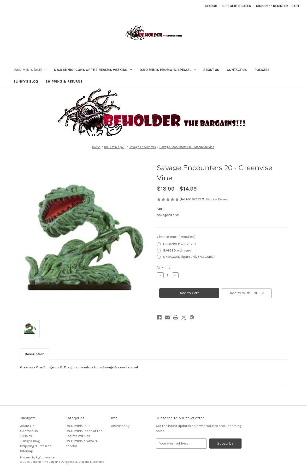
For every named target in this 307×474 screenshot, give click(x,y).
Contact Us (237, 69)
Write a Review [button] (217, 199)
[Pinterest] (191, 317)
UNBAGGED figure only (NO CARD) (189, 257)
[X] (183, 317)
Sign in (262, 6)
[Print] (175, 317)
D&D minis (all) (27, 69)
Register (280, 6)
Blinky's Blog (25, 81)
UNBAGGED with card (179, 244)
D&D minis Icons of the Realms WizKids (90, 69)
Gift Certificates (236, 6)
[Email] (167, 317)
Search (211, 6)
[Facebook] (159, 317)
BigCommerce (45, 457)
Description (34, 354)
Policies (262, 69)
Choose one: (176, 237)
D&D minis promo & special (165, 69)
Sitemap (26, 451)
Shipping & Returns (64, 81)
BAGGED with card (177, 250)
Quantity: (164, 267)
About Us (211, 69)
